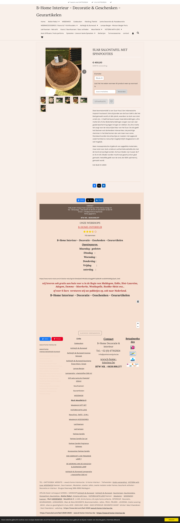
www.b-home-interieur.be (108, 361)
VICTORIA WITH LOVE (79, 410)
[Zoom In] (137, 323)
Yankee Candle (79, 434)
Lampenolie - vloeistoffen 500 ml (78, 373)
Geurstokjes (54, 496)
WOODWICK (78, 395)
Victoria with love (80, 496)
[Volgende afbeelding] (84, 72)
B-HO (81, 227)
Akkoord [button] (171, 520)
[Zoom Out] (137, 326)
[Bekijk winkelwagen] (41, 37)
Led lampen (78, 429)
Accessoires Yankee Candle (79, 451)
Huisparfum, (44, 496)
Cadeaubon (78, 343)
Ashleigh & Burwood (78, 348)
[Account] (132, 33)
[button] (43, 100)
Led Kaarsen (79, 424)
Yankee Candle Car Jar (78, 439)
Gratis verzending (120, 482)
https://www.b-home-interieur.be (111, 513)
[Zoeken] (137, 32)
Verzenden (122, 92)
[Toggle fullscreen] (137, 301)
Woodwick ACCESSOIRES (79, 419)
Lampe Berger (78, 368)
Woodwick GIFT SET (78, 405)
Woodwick (117, 496)
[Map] (90, 314)
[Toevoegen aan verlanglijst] (111, 101)
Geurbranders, (129, 493)
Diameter (97, 74)
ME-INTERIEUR (93, 227)
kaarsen (42, 499)
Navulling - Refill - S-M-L (78, 415)
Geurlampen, (118, 493)
